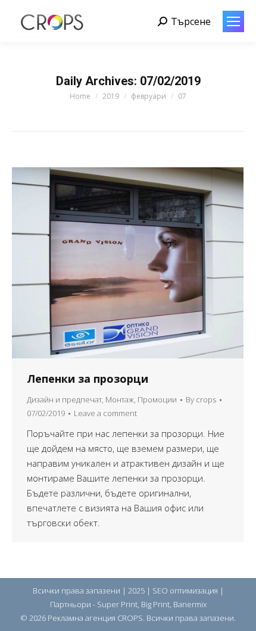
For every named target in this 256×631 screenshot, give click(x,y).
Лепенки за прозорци (87, 378)
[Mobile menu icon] (233, 21)
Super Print (117, 604)
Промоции (157, 399)
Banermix (190, 604)
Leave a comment (105, 413)
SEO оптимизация (185, 590)
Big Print (155, 604)
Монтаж (119, 399)
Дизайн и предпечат (64, 399)
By (201, 399)
